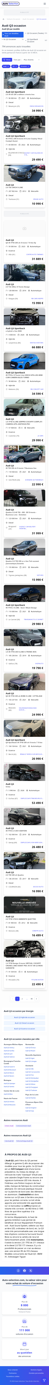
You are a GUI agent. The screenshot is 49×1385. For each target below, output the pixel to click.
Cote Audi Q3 (9, 1141)
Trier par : (17, 60)
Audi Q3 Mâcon (9, 1073)
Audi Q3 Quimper (9, 1083)
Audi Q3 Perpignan (31, 1087)
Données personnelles (36, 1373)
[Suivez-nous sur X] (31, 1271)
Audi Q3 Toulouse (31, 1090)
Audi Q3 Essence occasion (24, 1029)
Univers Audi (9, 1126)
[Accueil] (3, 19)
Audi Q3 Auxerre (9, 1067)
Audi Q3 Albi (29, 1069)
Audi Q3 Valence (9, 1057)
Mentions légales (36, 1370)
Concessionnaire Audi (23, 1126)
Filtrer (8, 60)
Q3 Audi (38, 1166)
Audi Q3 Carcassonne (32, 1072)
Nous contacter (13, 1370)
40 (32, 999)
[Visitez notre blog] (18, 1271)
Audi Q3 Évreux (30, 1048)
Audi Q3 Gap (29, 1111)
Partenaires (13, 1373)
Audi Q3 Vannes (9, 1086)
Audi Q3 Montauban (32, 1078)
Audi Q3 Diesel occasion (24, 1023)
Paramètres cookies (12, 1376)
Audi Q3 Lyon (8, 1054)
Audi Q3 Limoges (31, 1061)
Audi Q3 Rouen (30, 1051)
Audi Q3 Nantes (30, 1098)
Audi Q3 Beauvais (9, 1105)
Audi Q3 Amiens (9, 1102)
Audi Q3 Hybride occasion (24, 1017)
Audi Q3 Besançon (10, 1070)
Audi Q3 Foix (29, 1075)
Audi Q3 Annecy (9, 1048)
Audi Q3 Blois (8, 1094)
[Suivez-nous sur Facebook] (24, 1271)
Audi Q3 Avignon (30, 1108)
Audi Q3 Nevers (9, 1076)
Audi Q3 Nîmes (30, 1084)
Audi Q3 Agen (29, 1058)
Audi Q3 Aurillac (9, 1051)
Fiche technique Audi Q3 (24, 1141)
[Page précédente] (12, 999)
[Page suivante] (36, 999)
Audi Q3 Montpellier (32, 1081)
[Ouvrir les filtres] (44, 1380)
